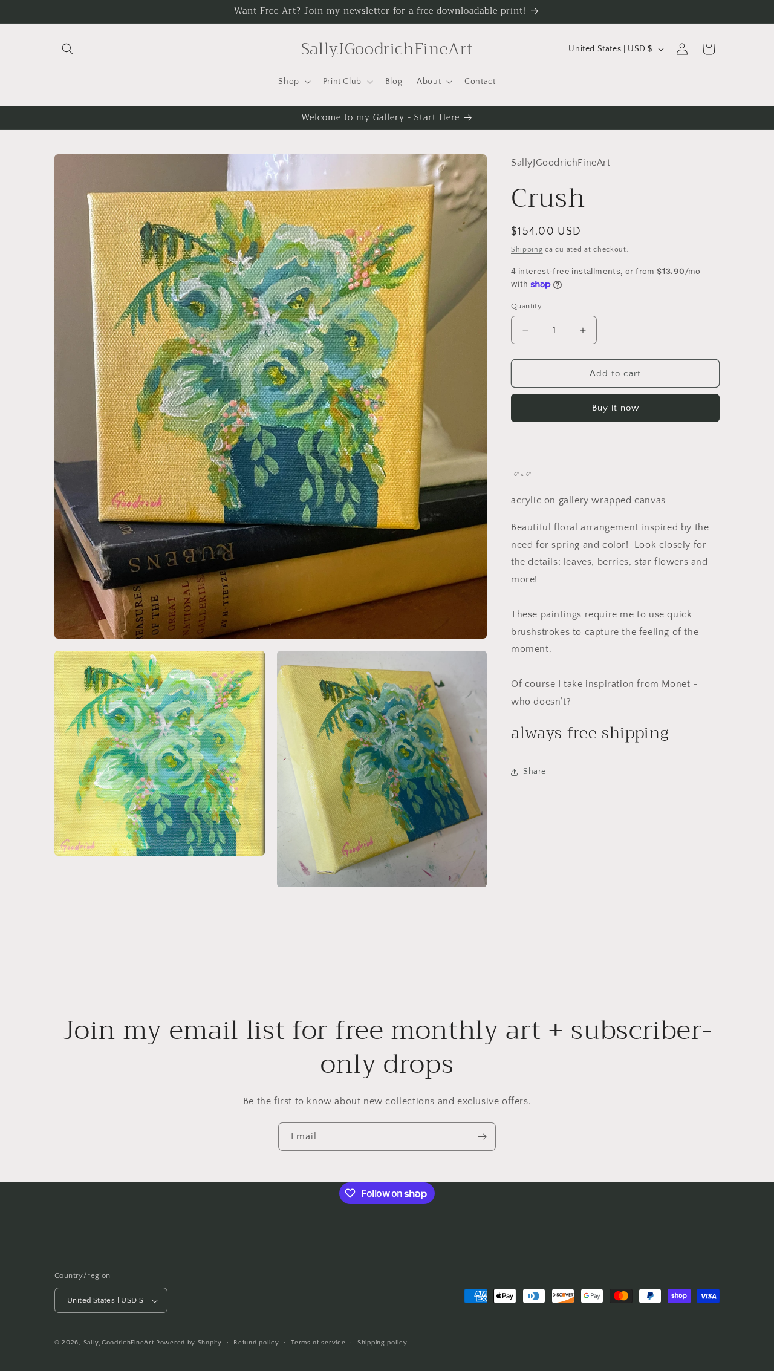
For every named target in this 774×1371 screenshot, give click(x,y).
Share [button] (534, 772)
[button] (67, 49)
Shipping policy (382, 1342)
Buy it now (615, 408)
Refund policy (256, 1342)
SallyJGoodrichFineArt (118, 1343)
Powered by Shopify (189, 1343)
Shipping (527, 249)
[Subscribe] (482, 1136)
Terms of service (318, 1342)
